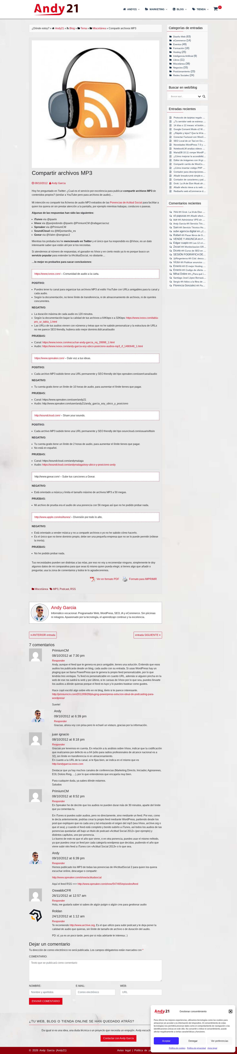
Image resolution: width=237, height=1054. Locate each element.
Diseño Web (179, 36)
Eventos (177, 44)
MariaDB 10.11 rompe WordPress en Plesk (195, 152)
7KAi (175, 212)
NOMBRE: (35, 985)
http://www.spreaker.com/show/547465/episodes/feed (108, 884)
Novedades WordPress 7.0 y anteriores (194, 144)
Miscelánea (99, 28)
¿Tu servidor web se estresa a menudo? (194, 121)
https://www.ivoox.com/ (47, 273)
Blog (72, 28)
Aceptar (166, 1040)
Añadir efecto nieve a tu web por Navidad (195, 187)
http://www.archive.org (82, 925)
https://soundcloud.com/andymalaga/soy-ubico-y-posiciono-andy (79, 464)
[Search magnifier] (204, 96)
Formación (178, 48)
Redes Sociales (181, 75)
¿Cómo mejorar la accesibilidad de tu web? (196, 156)
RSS (73, 589)
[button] (230, 1011)
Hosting (177, 52)
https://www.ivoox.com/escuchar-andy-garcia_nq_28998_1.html (78, 342)
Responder (58, 660)
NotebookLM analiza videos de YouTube (194, 148)
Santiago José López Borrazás (189, 277)
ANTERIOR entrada (43, 635)
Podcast (64, 589)
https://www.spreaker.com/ (49, 358)
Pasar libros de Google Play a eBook (203, 235)
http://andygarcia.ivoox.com (67, 764)
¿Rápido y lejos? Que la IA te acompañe (194, 133)
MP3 (55, 589)
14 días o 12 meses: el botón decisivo (193, 125)
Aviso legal (212, 1048)
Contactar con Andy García (118, 1038)
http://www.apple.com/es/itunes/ (52, 517)
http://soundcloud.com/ (47, 415)
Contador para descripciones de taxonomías (196, 172)
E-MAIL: (80, 985)
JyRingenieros (180, 258)
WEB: (123, 985)
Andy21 (59, 28)
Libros (176, 60)
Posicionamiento (181, 71)
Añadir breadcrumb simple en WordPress (195, 175)
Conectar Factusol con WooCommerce (193, 137)
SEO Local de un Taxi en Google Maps (193, 141)
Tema (84, 28)
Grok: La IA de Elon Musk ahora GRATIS (194, 183)
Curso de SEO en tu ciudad (199, 250)
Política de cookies (177, 1048)
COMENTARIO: (38, 956)
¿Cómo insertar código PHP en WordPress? (196, 168)
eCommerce (179, 40)
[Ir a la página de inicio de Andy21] (162, 1011)
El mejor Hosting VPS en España (202, 266)
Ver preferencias (219, 1040)
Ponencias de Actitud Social (126, 202)
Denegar (193, 1040)
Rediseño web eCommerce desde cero (193, 191)
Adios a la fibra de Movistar (198, 281)
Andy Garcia (58, 183)
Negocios (178, 67)
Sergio (176, 281)
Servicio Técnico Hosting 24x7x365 (201, 227)
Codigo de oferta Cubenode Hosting (204, 270)
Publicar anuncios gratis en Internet (202, 262)
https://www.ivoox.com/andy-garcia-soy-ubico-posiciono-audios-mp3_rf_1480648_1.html (92, 346)
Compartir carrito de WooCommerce (192, 164)
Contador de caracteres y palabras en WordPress (199, 179)
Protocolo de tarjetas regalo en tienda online (196, 117)
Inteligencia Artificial (183, 56)
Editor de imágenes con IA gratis (190, 160)
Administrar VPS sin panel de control (200, 219)
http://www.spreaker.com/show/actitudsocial (77, 877)
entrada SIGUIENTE (147, 635)
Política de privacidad (196, 1048)
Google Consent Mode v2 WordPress (193, 129)
